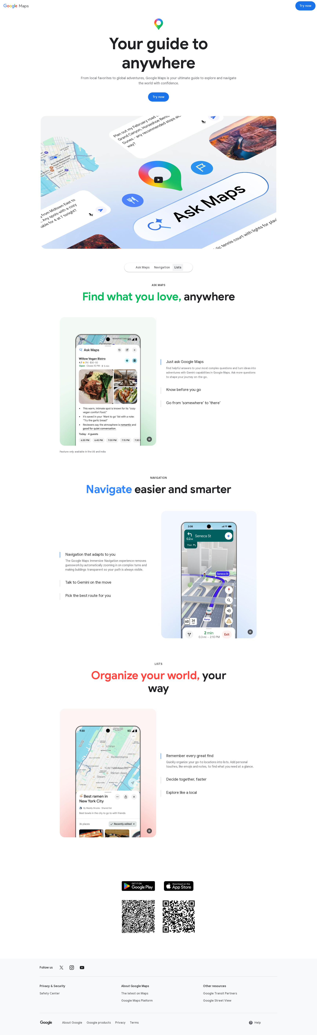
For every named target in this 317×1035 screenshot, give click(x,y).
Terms (134, 1023)
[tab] (209, 369)
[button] (158, 182)
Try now (305, 6)
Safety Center (50, 993)
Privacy (120, 1023)
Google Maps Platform (137, 1000)
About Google (72, 1023)
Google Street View (217, 1000)
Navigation (162, 267)
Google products (99, 1023)
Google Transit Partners (220, 993)
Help (257, 1023)
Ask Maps (143, 267)
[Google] (46, 1022)
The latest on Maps (134, 993)
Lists (177, 267)
